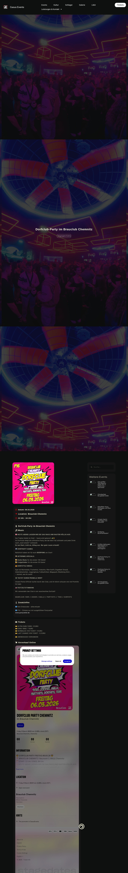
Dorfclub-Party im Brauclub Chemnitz (104, 558)
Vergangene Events (64, 236)
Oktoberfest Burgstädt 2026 (103, 495)
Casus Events (17, 7)
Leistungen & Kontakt (50, 9)
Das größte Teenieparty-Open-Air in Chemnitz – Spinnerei (102, 484)
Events (44, 5)
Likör (94, 5)
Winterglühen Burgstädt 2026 (103, 582)
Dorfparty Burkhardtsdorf (103, 532)
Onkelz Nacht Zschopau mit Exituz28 (102, 520)
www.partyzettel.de (22, 613)
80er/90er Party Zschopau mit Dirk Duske (104, 508)
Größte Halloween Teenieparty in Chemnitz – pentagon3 (104, 546)
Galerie (82, 5)
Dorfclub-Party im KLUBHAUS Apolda (104, 570)
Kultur (56, 5)
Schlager (69, 5)
